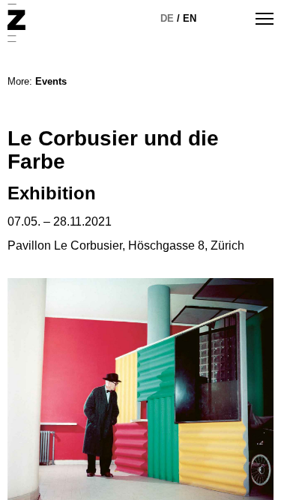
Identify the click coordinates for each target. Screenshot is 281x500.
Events (51, 81)
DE (167, 18)
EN (189, 18)
